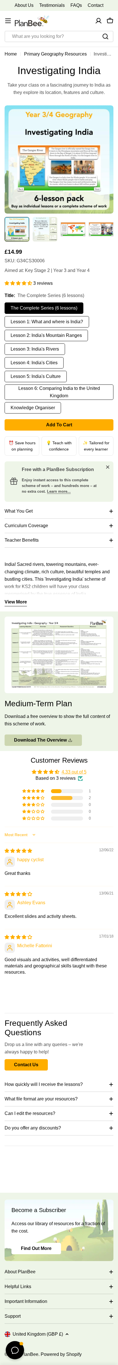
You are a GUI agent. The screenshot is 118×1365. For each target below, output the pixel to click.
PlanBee (29, 1354)
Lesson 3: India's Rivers (35, 349)
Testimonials (52, 5)
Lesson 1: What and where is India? (47, 321)
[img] (18, 850)
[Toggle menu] (8, 20)
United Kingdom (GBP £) (38, 1334)
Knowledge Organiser (33, 407)
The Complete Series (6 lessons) (44, 308)
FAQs (76, 5)
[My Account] (98, 20)
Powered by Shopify (61, 1354)
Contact (95, 5)
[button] (19, 283)
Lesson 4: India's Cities (34, 362)
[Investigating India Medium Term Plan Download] (59, 620)
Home (11, 54)
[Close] (107, 467)
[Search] (105, 36)
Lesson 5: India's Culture (36, 376)
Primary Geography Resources (55, 54)
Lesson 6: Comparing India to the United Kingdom (59, 392)
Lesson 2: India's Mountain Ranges (46, 335)
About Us (24, 5)
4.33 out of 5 (74, 772)
